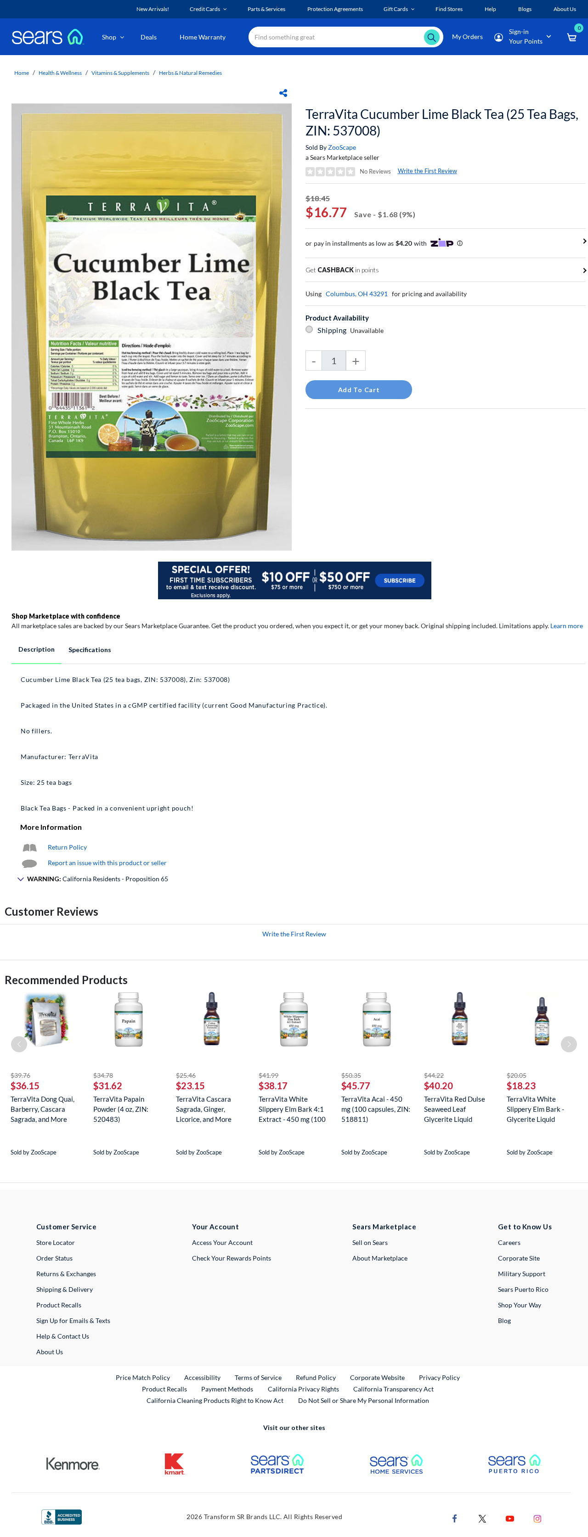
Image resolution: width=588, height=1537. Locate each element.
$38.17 (273, 1085)
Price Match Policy (143, 1377)
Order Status (54, 1258)
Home (21, 72)
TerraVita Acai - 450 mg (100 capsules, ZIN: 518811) (375, 1109)
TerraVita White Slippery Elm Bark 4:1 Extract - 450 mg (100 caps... (292, 1109)
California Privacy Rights (303, 1389)
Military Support (521, 1274)
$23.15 (190, 1085)
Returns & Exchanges (66, 1274)
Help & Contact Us (62, 1336)
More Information (51, 826)
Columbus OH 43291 (357, 294)
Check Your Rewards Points (231, 1258)
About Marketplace (379, 1258)
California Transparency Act (393, 1389)
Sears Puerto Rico (523, 1289)
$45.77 (355, 1085)
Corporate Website (378, 1377)
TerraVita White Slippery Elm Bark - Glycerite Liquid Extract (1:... (535, 1109)
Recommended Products (66, 979)
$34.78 (103, 1075)
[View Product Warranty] (29, 847)
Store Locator (55, 1242)
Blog (504, 1320)
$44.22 (434, 1075)
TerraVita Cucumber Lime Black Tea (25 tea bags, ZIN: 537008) (441, 122)
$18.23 (521, 1085)
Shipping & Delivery (64, 1289)
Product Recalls (58, 1305)
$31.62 (107, 1085)
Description (36, 649)
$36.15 (25, 1085)
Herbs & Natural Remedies (190, 72)
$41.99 (268, 1075)
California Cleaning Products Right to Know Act (215, 1400)
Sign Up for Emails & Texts (73, 1320)
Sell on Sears (370, 1242)
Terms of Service (258, 1377)
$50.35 (351, 1075)
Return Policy (67, 847)
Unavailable (368, 330)
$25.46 (186, 1075)
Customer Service (66, 1226)
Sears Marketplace (384, 1226)
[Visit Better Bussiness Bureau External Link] (61, 1516)
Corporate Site (519, 1258)
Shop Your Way (519, 1305)
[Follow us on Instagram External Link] (537, 1517)
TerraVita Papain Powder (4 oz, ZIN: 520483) (120, 1109)
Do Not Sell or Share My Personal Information (363, 1400)
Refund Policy (316, 1377)
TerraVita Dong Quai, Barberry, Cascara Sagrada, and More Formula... (42, 1109)
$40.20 (438, 1085)
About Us (49, 1352)
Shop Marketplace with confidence (65, 616)
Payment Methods (227, 1389)
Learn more (566, 626)
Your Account (215, 1226)
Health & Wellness (60, 72)
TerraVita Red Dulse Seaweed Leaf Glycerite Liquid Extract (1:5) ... (454, 1109)
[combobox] (346, 37)
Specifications (89, 649)
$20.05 (516, 1075)
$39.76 (20, 1075)
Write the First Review (427, 171)
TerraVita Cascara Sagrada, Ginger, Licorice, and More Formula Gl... (204, 1109)
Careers (509, 1242)
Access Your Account (222, 1242)
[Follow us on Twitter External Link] (482, 1517)
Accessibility (202, 1377)
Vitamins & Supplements (120, 72)
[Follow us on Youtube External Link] (510, 1517)
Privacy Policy (439, 1377)
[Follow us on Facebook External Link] (455, 1517)
